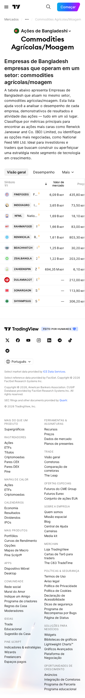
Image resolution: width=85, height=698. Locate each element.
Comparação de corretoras (55, 468)
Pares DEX (11, 466)
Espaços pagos (15, 661)
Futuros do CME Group (60, 489)
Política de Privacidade (60, 586)
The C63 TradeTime (58, 563)
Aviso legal (51, 581)
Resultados (12, 513)
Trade (8, 624)
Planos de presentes (58, 443)
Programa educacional (60, 689)
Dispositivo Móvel (16, 568)
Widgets (50, 634)
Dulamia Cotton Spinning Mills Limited (36, 280)
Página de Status (56, 617)
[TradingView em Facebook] (18, 340)
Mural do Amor (14, 591)
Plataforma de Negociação (54, 655)
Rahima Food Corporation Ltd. (36, 226)
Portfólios (11, 536)
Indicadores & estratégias (22, 647)
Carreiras (50, 531)
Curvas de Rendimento (20, 540)
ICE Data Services (54, 371)
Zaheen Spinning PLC (36, 269)
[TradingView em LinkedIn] (49, 340)
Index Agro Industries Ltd (35, 205)
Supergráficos (14, 429)
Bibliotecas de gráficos (60, 639)
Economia (11, 508)
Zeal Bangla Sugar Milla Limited (36, 258)
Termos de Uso (55, 576)
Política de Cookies (57, 590)
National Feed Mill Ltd (32, 216)
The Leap (51, 475)
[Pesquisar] (48, 7)
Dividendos (12, 517)
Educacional (13, 629)
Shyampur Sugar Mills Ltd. (36, 301)
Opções (9, 545)
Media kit (50, 536)
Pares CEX (11, 462)
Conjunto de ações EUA (61, 498)
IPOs (7, 522)
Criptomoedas (14, 457)
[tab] (16, 172)
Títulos (9, 452)
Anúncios (50, 674)
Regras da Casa (15, 606)
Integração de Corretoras (62, 679)
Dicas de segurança (58, 604)
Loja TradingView (56, 549)
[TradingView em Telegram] (60, 340)
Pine (7, 471)
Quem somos (53, 512)
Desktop (10, 573)
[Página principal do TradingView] (16, 7)
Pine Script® (13, 555)
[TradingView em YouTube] (28, 340)
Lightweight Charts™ (58, 644)
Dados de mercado (57, 439)
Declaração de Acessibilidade (54, 597)
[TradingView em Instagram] (39, 340)
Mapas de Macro (16, 550)
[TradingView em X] (7, 340)
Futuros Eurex (54, 493)
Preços (49, 434)
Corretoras (51, 462)
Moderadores (13, 610)
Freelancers (12, 657)
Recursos (50, 429)
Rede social (12, 587)
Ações (8, 443)
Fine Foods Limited (35, 194)
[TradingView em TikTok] (70, 340)
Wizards (10, 652)
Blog (47, 521)
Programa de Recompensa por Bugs (60, 611)
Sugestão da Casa (17, 634)
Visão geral (52, 457)
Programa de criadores (20, 601)
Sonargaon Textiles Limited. (36, 290)
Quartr (63, 400)
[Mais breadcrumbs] (27, 19)
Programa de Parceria (59, 684)
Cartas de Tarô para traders (58, 556)
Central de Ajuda (56, 526)
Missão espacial (55, 516)
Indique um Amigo (17, 596)
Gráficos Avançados (58, 649)
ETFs (7, 447)
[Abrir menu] (6, 7)
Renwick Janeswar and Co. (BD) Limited (35, 237)
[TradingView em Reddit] (7, 351)
